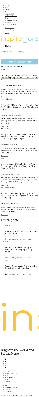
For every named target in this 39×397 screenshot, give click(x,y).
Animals (7, 9)
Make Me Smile (6, 99)
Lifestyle (7, 225)
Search (8, 33)
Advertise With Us (10, 24)
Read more (4, 97)
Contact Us (8, 22)
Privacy (8, 395)
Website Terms (9, 28)
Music (6, 12)
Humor (3, 69)
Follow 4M (9, 46)
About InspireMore (11, 20)
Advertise (8, 389)
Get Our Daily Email (11, 16)
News (6, 7)
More (6, 18)
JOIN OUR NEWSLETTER (19, 62)
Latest (7, 375)
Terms (3, 395)
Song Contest (9, 14)
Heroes (3, 128)
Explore (7, 5)
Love (6, 260)
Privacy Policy (9, 30)
